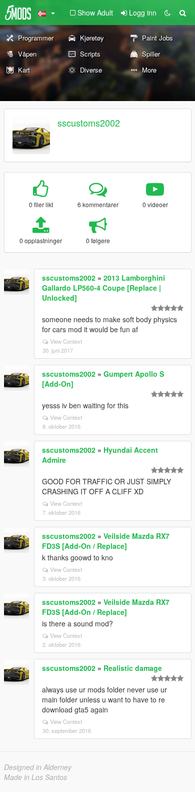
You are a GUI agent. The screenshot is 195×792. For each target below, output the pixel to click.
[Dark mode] (167, 12)
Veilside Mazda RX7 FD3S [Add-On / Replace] (106, 541)
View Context (66, 341)
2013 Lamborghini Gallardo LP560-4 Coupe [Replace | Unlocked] (103, 288)
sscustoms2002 (89, 122)
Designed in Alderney (38, 767)
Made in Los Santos (35, 777)
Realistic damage (133, 668)
